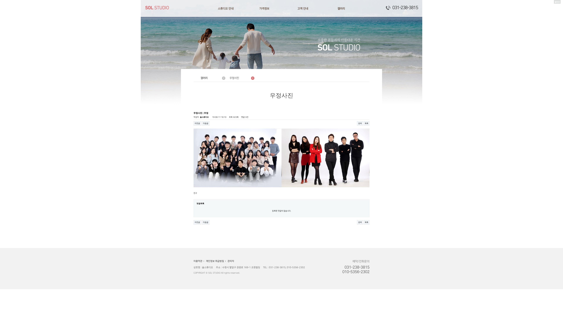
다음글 (205, 123)
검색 (360, 123)
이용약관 (198, 261)
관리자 (231, 261)
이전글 (197, 123)
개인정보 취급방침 (215, 261)
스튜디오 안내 (226, 8)
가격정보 (264, 8)
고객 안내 (302, 8)
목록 (366, 123)
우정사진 (234, 78)
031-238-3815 (405, 7)
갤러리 (341, 8)
